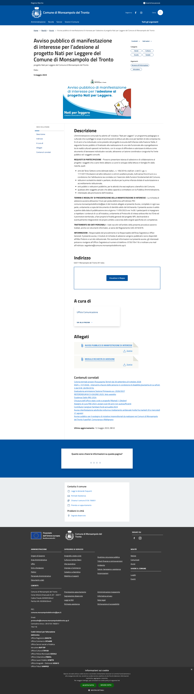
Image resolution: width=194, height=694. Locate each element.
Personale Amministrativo (41, 576)
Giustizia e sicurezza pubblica (108, 557)
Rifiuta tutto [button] (106, 685)
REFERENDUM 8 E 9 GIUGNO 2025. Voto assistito (95, 394)
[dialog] (97, 680)
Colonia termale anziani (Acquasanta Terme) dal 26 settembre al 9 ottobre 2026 (107, 381)
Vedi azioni (146, 41)
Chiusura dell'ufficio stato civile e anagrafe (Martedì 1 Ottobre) (100, 400)
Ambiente (101, 565)
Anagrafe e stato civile (72, 555)
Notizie (133, 555)
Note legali (101, 600)
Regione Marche (37, 3)
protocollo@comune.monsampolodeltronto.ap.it (50, 620)
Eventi (133, 579)
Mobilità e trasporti (71, 576)
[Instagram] (140, 12)
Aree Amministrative (39, 559)
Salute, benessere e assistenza (109, 569)
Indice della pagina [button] (42, 127)
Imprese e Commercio (72, 568)
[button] (97, 690)
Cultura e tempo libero (72, 559)
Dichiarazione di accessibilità (108, 604)
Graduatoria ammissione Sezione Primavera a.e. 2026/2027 (99, 391)
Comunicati (135, 559)
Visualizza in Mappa (117, 278)
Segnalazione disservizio (73, 596)
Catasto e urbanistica (72, 572)
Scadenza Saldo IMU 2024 (85, 397)
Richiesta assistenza (72, 604)
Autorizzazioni (102, 573)
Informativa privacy (104, 596)
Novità (43, 30)
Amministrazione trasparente (108, 592)
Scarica (129, 350)
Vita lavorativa (69, 564)
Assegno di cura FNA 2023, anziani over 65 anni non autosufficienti (102, 403)
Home (36, 30)
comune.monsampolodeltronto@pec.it (46, 612)
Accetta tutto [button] (88, 685)
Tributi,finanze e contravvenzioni (109, 561)
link (118, 680)
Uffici (33, 564)
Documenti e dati (37, 580)
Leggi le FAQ (69, 600)
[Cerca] (160, 12)
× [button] (191, 669)
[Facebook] (134, 12)
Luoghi (133, 575)
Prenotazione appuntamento (75, 592)
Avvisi (51, 30)
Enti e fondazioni (37, 568)
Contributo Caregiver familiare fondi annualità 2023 (96, 406)
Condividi (134, 41)
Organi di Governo (38, 555)
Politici (33, 572)
